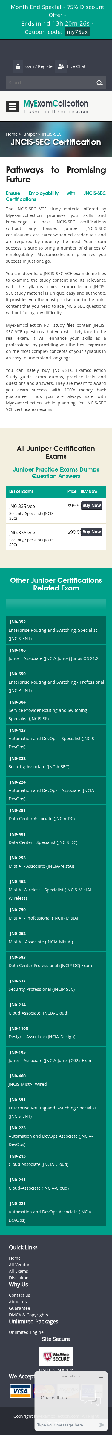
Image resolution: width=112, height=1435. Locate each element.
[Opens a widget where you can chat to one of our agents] (71, 1401)
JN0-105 (18, 1052)
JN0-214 (18, 1004)
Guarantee (19, 1308)
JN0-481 (18, 834)
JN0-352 (18, 622)
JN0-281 (18, 810)
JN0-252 (18, 933)
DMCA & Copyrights (28, 1314)
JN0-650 (18, 674)
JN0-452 (18, 881)
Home (12, 134)
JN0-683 (18, 957)
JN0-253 (18, 858)
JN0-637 (18, 981)
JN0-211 (18, 1179)
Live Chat (76, 66)
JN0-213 (18, 1156)
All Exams (18, 1271)
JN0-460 (18, 1076)
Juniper (29, 134)
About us (18, 1301)
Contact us (19, 1295)
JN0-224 (18, 782)
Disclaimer (19, 1277)
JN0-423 (18, 730)
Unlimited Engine (26, 1332)
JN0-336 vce (22, 532)
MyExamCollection (56, 106)
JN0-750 (18, 909)
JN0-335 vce (22, 506)
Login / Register (38, 66)
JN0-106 (18, 650)
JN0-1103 (19, 1028)
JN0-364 (18, 702)
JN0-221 (18, 1203)
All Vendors (20, 1264)
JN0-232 (18, 758)
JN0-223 (18, 1128)
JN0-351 (18, 1099)
